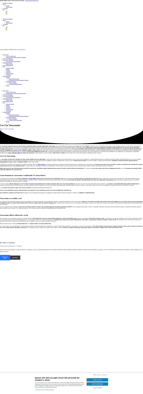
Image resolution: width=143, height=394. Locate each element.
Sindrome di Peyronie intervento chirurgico (16, 57)
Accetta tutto (97, 379)
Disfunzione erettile (7, 62)
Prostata (8, 77)
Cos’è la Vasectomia (8, 58)
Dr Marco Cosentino (8, 3)
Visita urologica (6, 76)
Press (4, 4)
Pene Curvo (6, 54)
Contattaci (5, 8)
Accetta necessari (97, 384)
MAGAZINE (9, 7)
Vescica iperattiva (13, 83)
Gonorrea (8, 72)
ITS (4, 66)
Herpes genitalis (9, 73)
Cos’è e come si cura (11, 56)
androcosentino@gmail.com (32, 0)
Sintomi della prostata (14, 79)
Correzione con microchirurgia (13, 61)
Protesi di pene (9, 64)
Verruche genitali (10, 68)
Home (1, 129)
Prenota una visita (5, 257)
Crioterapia (8, 75)
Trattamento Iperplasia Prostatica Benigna (18, 80)
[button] (71, 16)
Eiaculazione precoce (8, 65)
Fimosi (7, 85)
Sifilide (7, 69)
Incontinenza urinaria (11, 81)
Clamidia (8, 70)
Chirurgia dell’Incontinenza (15, 84)
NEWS (7, 5)
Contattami (14, 257)
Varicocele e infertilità (8, 60)
